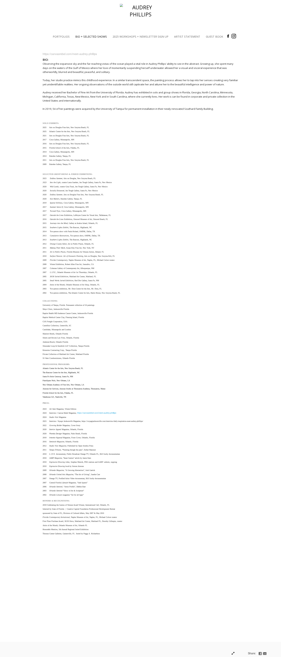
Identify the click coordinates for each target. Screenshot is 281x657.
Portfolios (61, 36)
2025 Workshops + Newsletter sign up (140, 36)
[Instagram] (233, 36)
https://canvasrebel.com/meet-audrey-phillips (96, 413)
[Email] (265, 653)
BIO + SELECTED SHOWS (91, 36)
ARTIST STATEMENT (187, 36)
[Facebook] (228, 36)
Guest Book (214, 36)
